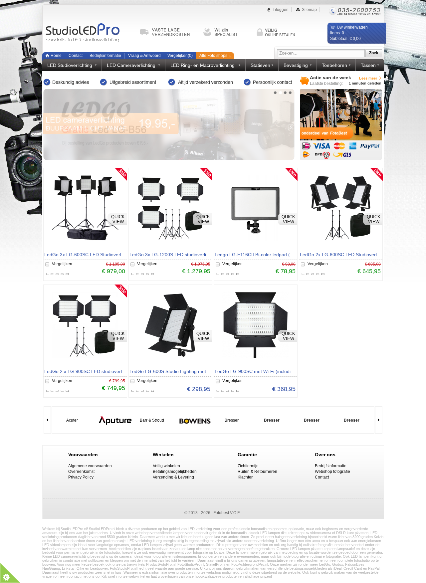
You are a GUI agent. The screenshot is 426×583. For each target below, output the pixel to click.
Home (56, 55)
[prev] (47, 127)
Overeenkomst (81, 471)
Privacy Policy (81, 477)
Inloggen (281, 9)
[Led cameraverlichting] (169, 124)
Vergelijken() (180, 55)
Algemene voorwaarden (90, 466)
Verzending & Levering (173, 477)
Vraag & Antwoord (144, 55)
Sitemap (309, 9)
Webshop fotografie (332, 471)
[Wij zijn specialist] (226, 32)
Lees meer (368, 78)
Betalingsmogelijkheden (175, 471)
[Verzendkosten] (168, 32)
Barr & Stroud (152, 420)
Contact (76, 55)
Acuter (72, 420)
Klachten (246, 477)
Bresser (232, 420)
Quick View (118, 219)
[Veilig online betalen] (280, 32)
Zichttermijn (248, 466)
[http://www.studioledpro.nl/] (89, 33)
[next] (291, 127)
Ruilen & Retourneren (257, 471)
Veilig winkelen (166, 466)
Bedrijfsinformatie (105, 55)
